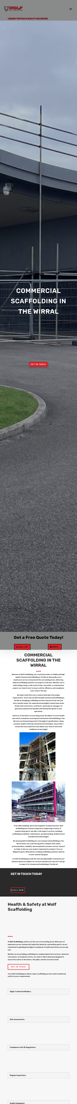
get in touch (38, 364)
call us (23, 647)
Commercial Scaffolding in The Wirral (38, 301)
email (55, 647)
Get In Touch (18, 967)
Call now (18, 890)
